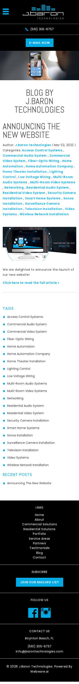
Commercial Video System (27, 332)
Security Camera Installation (28, 420)
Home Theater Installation (25, 172)
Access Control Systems (42, 150)
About (39, 519)
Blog (39, 553)
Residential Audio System (47, 187)
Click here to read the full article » (31, 283)
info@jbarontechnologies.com (39, 651)
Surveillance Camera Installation (31, 443)
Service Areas (39, 538)
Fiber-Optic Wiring (43, 161)
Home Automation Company (49, 166)
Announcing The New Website (31, 130)
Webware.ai (39, 671)
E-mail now (39, 43)
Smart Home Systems (43, 198)
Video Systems (18, 457)
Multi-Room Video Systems (52, 182)
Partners (39, 543)
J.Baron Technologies (36, 666)
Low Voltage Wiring (34, 177)
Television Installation (43, 209)
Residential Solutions (39, 529)
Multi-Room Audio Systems (27, 383)
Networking (14, 187)
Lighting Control (18, 369)
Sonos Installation (20, 435)
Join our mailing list (39, 582)
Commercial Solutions (39, 524)
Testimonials (39, 548)
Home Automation (21, 346)
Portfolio (39, 534)
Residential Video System (24, 193)
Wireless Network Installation (44, 214)
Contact (39, 557)
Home (39, 515)
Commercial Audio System (25, 155)
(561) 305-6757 (42, 29)
